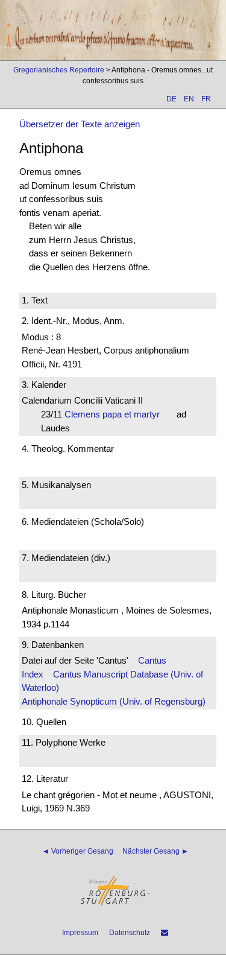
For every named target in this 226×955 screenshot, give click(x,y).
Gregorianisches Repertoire (58, 70)
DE (171, 99)
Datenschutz (129, 932)
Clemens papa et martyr (115, 414)
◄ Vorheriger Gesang (77, 851)
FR (206, 99)
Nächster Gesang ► (155, 851)
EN (189, 99)
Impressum (80, 932)
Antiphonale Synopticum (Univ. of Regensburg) (114, 701)
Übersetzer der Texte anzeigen (79, 124)
